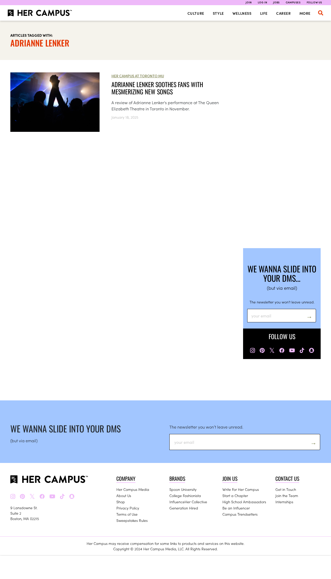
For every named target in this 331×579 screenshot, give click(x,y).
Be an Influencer (236, 508)
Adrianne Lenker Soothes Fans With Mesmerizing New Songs (157, 88)
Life (264, 13)
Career (283, 13)
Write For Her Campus (240, 489)
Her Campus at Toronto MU (137, 76)
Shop (120, 501)
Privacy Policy (127, 508)
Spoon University (183, 489)
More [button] (305, 13)
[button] (320, 13)
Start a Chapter (235, 495)
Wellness (242, 13)
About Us (123, 495)
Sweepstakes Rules (132, 520)
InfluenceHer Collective (188, 501)
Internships (284, 501)
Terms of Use (127, 514)
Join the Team (286, 495)
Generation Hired (183, 508)
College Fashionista (185, 495)
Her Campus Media (132, 489)
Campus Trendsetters (240, 514)
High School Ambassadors (244, 501)
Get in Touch (285, 489)
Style (218, 13)
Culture (195, 13)
